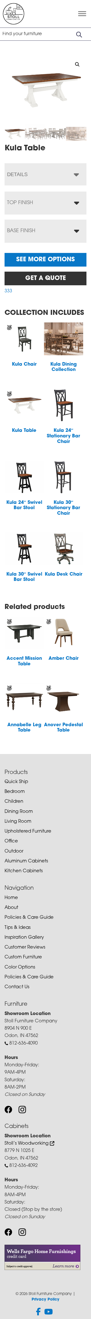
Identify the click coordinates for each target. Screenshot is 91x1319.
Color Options (20, 967)
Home (11, 898)
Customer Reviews (25, 947)
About (11, 908)
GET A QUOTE (45, 278)
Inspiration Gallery (24, 937)
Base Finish (21, 230)
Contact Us (17, 987)
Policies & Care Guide (29, 917)
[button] (77, 64)
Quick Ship (16, 782)
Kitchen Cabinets (24, 871)
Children (14, 801)
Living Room (18, 821)
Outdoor (14, 851)
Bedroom (15, 792)
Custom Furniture (23, 957)
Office (11, 841)
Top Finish (20, 202)
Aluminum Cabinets (26, 861)
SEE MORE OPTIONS (45, 260)
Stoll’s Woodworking (27, 1143)
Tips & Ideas (18, 928)
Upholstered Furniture (28, 831)
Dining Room (19, 812)
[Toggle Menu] (82, 13)
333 (8, 291)
